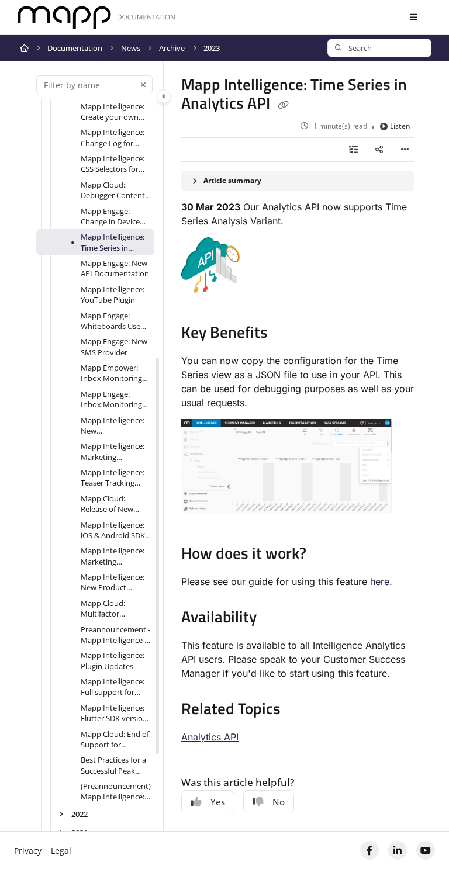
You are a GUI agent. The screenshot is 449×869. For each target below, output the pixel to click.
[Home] (96, 18)
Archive (172, 48)
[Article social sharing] (378, 149)
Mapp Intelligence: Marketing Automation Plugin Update (113, 451)
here (379, 581)
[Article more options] (404, 149)
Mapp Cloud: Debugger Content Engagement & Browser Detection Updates (113, 190)
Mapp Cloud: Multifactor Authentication (107, 608)
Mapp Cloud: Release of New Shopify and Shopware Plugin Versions (110, 504)
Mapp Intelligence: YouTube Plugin (112, 294)
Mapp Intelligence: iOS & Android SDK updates (113, 530)
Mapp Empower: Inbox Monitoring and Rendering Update (111, 373)
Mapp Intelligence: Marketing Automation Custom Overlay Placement (112, 556)
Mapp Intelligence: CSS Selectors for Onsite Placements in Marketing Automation (113, 164)
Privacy (28, 850)
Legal (61, 850)
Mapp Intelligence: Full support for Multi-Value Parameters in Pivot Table (115, 687)
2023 (211, 48)
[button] (379, 48)
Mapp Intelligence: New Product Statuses (112, 582)
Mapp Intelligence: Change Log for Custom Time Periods (112, 137)
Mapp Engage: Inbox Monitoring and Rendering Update (111, 399)
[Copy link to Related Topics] (298, 710)
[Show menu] (413, 17)
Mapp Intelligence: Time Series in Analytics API (112, 242)
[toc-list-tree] (353, 149)
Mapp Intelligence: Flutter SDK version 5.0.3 (114, 713)
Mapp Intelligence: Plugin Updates (112, 660)
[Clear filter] (143, 84)
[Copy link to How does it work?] (324, 555)
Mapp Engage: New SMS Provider (114, 346)
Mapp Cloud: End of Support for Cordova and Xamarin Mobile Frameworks (115, 739)
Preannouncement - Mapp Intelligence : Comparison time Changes (115, 635)
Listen (400, 126)
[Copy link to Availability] (274, 618)
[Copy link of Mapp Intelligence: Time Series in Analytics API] (283, 104)
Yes (217, 802)
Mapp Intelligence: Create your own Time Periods (112, 112)
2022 (79, 814)
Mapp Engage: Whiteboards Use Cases (110, 321)
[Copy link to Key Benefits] (286, 334)
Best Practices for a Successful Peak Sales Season (113, 765)
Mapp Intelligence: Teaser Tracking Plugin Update (112, 478)
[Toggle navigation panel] (164, 96)
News (130, 48)
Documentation (74, 48)
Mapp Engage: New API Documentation (115, 268)
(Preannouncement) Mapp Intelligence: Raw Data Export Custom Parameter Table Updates (116, 791)
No (278, 802)
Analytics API (210, 737)
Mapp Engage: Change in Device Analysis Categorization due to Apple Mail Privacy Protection (114, 216)
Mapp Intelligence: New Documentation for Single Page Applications (114, 426)
